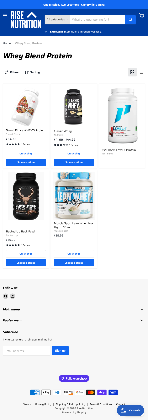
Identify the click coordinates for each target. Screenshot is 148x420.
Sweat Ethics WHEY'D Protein (25, 130)
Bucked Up (12, 235)
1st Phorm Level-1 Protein (119, 150)
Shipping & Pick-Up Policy (70, 404)
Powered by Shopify (74, 412)
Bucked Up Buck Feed (20, 231)
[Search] (130, 19)
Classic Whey (63, 131)
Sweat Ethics (13, 134)
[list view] (141, 72)
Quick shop (26, 154)
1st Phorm (107, 153)
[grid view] (132, 72)
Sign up (60, 350)
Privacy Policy (43, 404)
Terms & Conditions (101, 404)
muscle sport (61, 231)
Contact (120, 404)
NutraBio (58, 135)
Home (7, 43)
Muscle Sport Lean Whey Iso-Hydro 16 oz (73, 225)
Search (27, 404)
